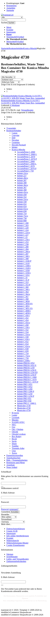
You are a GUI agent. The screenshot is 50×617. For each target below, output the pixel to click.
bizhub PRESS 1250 (26, 368)
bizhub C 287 (23, 254)
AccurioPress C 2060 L (27, 154)
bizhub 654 (22, 206)
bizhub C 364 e (23, 294)
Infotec (15, 147)
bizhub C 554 (23, 332)
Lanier (14, 415)
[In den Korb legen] (2, 486)
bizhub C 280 (23, 247)
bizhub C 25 (22, 237)
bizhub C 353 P (23, 285)
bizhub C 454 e (23, 323)
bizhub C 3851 (23, 306)
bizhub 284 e (22, 178)
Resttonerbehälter (13, 130)
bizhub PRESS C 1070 (27, 379)
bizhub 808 (22, 221)
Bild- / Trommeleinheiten (16, 460)
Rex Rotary (16, 436)
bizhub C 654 (23, 344)
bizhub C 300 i (23, 256)
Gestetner (16, 142)
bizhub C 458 (23, 325)
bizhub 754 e (22, 216)
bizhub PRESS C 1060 (27, 377)
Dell (13, 138)
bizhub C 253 (23, 242)
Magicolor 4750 (24, 410)
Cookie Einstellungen (15, 545)
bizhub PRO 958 (24, 401)
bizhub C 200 (23, 223)
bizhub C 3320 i (24, 268)
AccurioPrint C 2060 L (27, 164)
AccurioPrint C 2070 (26, 166)
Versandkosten (27, 110)
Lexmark (15, 417)
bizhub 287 (22, 180)
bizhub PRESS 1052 (26, 363)
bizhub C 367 (23, 296)
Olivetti (15, 432)
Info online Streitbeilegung (17, 536)
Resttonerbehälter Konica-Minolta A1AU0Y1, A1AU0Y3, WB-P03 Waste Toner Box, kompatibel (23, 101)
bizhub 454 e (22, 192)
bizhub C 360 (23, 287)
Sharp (14, 443)
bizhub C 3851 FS (25, 308)
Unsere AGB (11, 531)
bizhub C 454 (23, 320)
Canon (14, 133)
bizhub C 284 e (23, 251)
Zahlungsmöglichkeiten (16, 561)
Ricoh (14, 439)
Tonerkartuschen (13, 458)
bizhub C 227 (23, 235)
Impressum (11, 32)
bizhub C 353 (23, 282)
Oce (13, 427)
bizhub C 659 (23, 351)
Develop (15, 140)
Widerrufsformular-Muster (17, 543)
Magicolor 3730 (24, 406)
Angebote (10, 465)
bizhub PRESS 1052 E (26, 365)
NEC (14, 424)
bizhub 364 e (22, 185)
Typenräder (11, 128)
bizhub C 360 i (23, 289)
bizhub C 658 (23, 349)
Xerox (14, 453)
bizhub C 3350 (23, 270)
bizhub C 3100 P (24, 261)
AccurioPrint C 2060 (26, 161)
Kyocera (15, 413)
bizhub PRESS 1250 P (26, 375)
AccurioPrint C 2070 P (26, 168)
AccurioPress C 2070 (26, 157)
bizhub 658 (22, 211)
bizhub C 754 (23, 353)
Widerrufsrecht (12, 540)
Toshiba (15, 446)
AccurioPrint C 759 (25, 171)
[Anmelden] (2, 585)
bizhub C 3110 (23, 263)
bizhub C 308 (23, 259)
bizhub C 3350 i (24, 273)
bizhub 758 (22, 218)
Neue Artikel (11, 467)
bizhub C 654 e (23, 346)
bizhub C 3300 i (24, 266)
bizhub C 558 (23, 337)
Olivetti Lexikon (19, 434)
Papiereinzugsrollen (14, 455)
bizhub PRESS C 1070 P (27, 382)
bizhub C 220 (23, 228)
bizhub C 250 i (23, 240)
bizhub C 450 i (23, 315)
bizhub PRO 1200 (24, 389)
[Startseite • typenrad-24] (7, 15)
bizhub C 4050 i (24, 313)
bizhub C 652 (23, 342)
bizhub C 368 (23, 299)
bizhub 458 (22, 195)
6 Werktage (15, 105)
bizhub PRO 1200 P (25, 391)
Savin (14, 441)
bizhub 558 (22, 202)
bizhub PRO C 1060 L (26, 403)
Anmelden (15, 512)
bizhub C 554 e (23, 334)
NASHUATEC (18, 422)
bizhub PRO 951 (24, 398)
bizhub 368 (22, 190)
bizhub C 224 (23, 230)
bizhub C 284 (23, 249)
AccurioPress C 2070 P (27, 159)
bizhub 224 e (22, 173)
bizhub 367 (22, 187)
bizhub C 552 (23, 330)
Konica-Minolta (18, 149)
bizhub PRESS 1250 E (26, 370)
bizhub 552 (22, 197)
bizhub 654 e (22, 209)
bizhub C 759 (23, 358)
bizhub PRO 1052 (24, 387)
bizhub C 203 (23, 225)
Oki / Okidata (17, 429)
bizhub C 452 (23, 318)
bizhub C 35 (22, 277)
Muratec (15, 420)
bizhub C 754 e (23, 356)
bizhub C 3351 (23, 275)
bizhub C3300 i (23, 360)
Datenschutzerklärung (15, 529)
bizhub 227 (22, 176)
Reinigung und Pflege (15, 462)
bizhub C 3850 (23, 301)
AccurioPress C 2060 (26, 152)
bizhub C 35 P (23, 280)
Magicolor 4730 (24, 408)
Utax (14, 451)
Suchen (11, 23)
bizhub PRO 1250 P (25, 396)
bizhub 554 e (22, 199)
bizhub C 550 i (23, 327)
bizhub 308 (22, 183)
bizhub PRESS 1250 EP (27, 372)
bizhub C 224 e (23, 232)
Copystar (15, 135)
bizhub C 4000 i (24, 311)
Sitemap (9, 554)
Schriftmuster (12, 556)
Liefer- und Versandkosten (17, 559)
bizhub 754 (22, 213)
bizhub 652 (22, 204)
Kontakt (9, 30)
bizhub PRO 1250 (24, 394)
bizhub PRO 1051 (24, 384)
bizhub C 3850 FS (25, 304)
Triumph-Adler (18, 448)
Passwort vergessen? (9, 509)
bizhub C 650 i (23, 339)
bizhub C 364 (23, 292)
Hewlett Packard (19, 145)
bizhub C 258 (23, 244)
